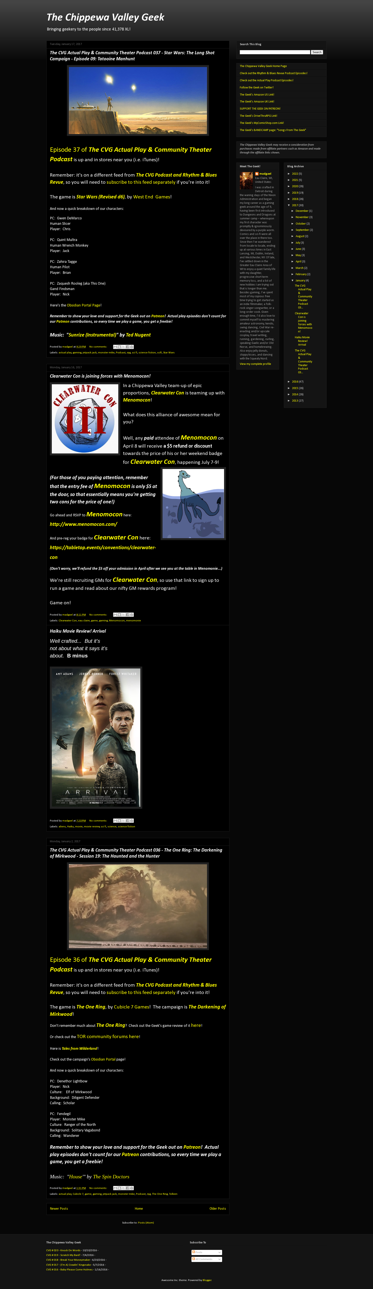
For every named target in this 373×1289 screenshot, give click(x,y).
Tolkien (173, 1194)
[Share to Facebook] (127, 347)
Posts (198, 1252)
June (299, 249)
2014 (295, 394)
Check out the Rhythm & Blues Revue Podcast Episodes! (273, 73)
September (303, 230)
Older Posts (218, 1209)
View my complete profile (255, 364)
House (75, 1176)
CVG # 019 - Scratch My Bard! (63, 1255)
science (112, 826)
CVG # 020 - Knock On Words (63, 1250)
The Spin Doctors (111, 1176)
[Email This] (115, 347)
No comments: (98, 346)
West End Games (151, 197)
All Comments (203, 1259)
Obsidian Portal (103, 1060)
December (302, 211)
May (299, 255)
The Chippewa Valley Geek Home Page (263, 66)
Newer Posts (59, 1209)
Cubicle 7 (78, 1194)
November (302, 217)
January (301, 280)
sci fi (134, 352)
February (301, 274)
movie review (92, 826)
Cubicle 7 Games (131, 1007)
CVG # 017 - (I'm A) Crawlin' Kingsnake (68, 1264)
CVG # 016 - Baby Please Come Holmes (69, 1269)
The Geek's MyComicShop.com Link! (262, 123)
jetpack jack (90, 352)
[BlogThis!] (119, 347)
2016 (295, 381)
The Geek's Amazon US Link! (257, 94)
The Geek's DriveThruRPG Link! (258, 116)
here (196, 1025)
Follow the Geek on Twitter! (256, 87)
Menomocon (136, 400)
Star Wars (169, 352)
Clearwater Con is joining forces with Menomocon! (100, 376)
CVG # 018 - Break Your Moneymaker (68, 1260)
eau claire (84, 620)
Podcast (121, 352)
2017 (295, 205)
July (298, 242)
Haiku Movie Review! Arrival (78, 631)
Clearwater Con (167, 393)
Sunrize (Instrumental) (92, 335)
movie (79, 826)
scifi (159, 352)
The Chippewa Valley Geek (105, 17)
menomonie (133, 620)
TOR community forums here (108, 1036)
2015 (295, 388)
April (299, 261)
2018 (295, 199)
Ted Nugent (138, 335)
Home (139, 1209)
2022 (295, 173)
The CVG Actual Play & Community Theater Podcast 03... (303, 296)
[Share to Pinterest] (132, 347)
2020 (295, 186)
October (301, 223)
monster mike (106, 352)
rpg (129, 352)
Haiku (70, 826)
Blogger (207, 1280)
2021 (295, 180)
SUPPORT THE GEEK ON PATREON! (260, 108)
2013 (295, 400)
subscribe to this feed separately (141, 182)
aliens (62, 826)
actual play (65, 352)
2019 (295, 193)
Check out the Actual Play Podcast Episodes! (266, 80)
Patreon (157, 316)
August (300, 236)
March (300, 268)
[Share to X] (123, 347)
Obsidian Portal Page (83, 305)
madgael (265, 173)
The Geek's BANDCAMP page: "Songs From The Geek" (273, 130)
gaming (77, 352)
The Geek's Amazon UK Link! (257, 101)
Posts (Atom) (146, 1222)
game (94, 620)
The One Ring (110, 1025)
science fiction (147, 352)
